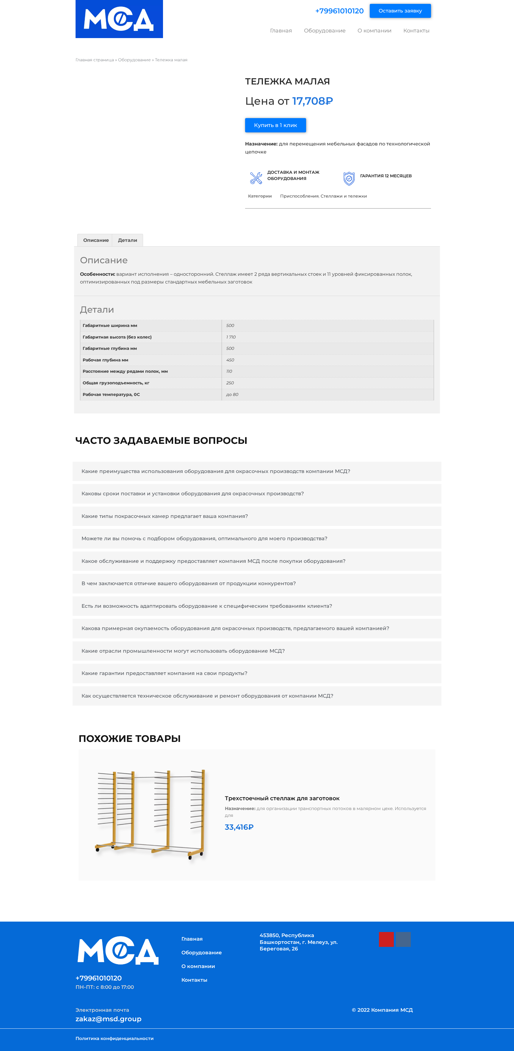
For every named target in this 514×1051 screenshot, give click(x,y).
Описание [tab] (96, 240)
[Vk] (403, 939)
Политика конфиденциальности (115, 1038)
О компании (374, 30)
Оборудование (325, 30)
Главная (281, 30)
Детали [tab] (127, 240)
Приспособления (299, 196)
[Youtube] (386, 939)
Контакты (416, 30)
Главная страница (95, 59)
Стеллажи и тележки (344, 196)
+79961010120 (339, 11)
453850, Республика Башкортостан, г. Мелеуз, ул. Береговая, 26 (299, 941)
